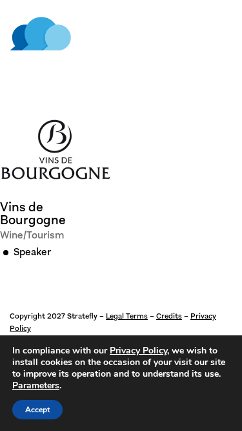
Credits (169, 316)
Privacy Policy (138, 350)
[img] (40, 34)
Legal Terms (127, 316)
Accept (37, 410)
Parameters (35, 386)
